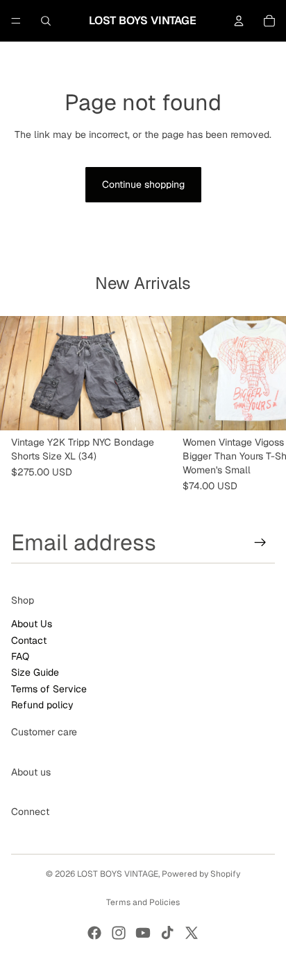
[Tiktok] (167, 933)
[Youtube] (143, 933)
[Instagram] (118, 933)
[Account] (239, 21)
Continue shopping (143, 184)
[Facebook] (94, 933)
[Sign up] (260, 542)
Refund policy (42, 705)
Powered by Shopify (201, 873)
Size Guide (35, 672)
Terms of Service (49, 689)
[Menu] (16, 21)
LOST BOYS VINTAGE (117, 873)
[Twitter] (191, 933)
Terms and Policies (143, 902)
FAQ (20, 656)
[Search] (46, 21)
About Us (31, 623)
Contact (29, 639)
